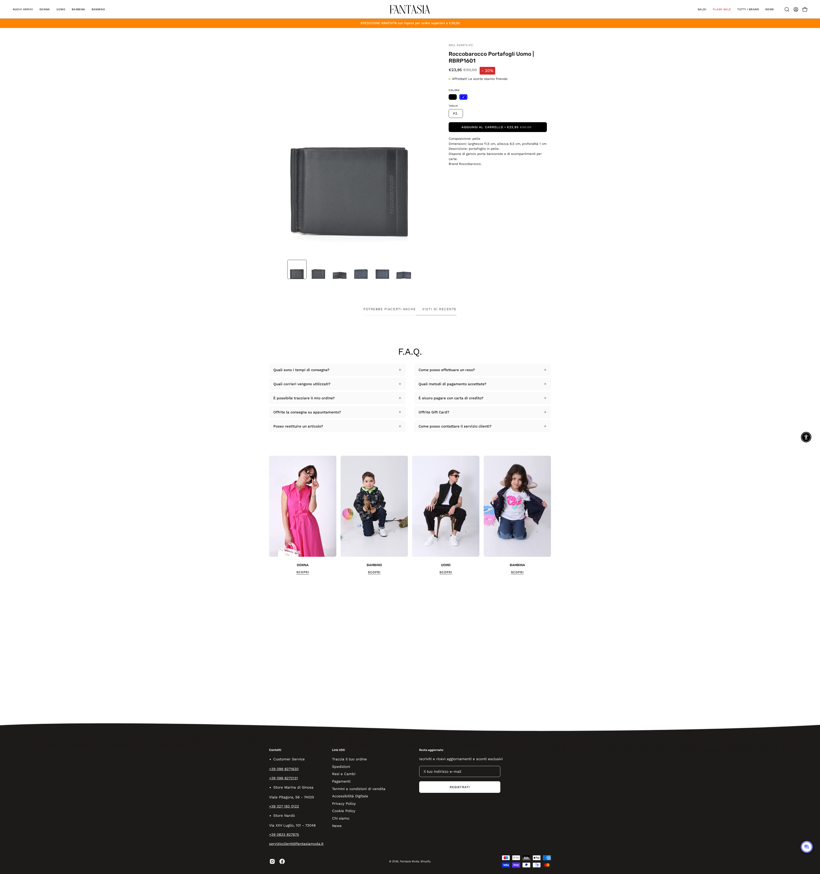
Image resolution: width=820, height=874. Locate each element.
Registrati (460, 787)
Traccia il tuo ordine (349, 759)
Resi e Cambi (343, 774)
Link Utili (338, 750)
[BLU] (463, 97)
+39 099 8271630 (284, 769)
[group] (410, 515)
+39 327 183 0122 (284, 806)
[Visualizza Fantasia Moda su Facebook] (282, 861)
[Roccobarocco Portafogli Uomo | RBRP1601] (297, 269)
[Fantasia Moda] (410, 9)
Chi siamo (340, 818)
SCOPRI (302, 572)
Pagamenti (341, 781)
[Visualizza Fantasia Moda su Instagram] (272, 861)
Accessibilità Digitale (350, 796)
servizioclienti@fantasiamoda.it (296, 844)
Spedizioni (341, 766)
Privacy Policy (344, 803)
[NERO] (453, 97)
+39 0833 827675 (284, 834)
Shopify (425, 861)
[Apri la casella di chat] (807, 847)
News (337, 825)
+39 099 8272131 (283, 778)
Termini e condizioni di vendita (358, 788)
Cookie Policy (343, 811)
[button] (23, 9)
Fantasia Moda (409, 861)
